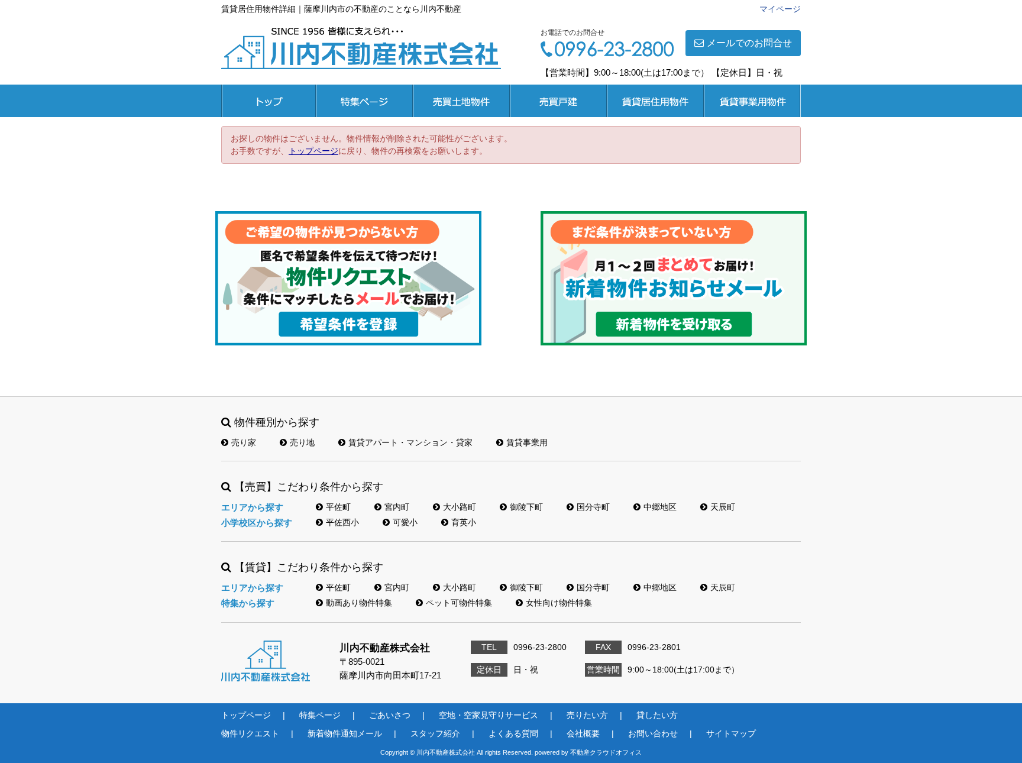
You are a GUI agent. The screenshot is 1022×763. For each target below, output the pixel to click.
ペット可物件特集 (459, 602)
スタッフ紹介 (435, 733)
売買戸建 (558, 101)
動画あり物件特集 (359, 602)
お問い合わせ (653, 733)
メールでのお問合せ (749, 43)
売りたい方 (587, 715)
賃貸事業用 (752, 101)
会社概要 (583, 733)
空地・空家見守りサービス (488, 715)
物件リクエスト (250, 733)
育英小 (463, 522)
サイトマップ (731, 733)
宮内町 (396, 507)
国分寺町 (593, 507)
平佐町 (338, 507)
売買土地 (461, 101)
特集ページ (364, 101)
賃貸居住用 (655, 101)
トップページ (268, 101)
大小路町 (459, 507)
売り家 (243, 442)
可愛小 (405, 522)
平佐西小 (342, 522)
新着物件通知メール (345, 733)
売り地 (302, 442)
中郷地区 (660, 507)
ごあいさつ (389, 715)
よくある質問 (513, 733)
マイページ (780, 9)
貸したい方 (657, 715)
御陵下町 (526, 507)
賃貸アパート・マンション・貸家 (410, 442)
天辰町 (722, 507)
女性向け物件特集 (559, 602)
